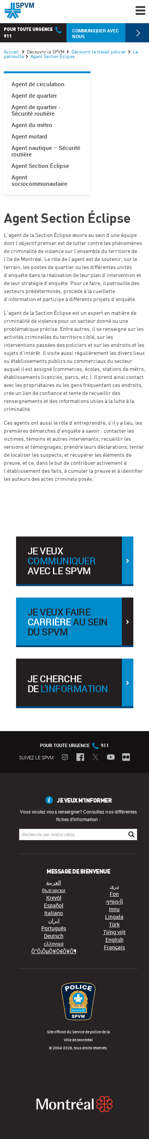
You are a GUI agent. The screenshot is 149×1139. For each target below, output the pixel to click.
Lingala (114, 916)
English (114, 939)
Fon (114, 893)
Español (53, 905)
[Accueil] (19, 10)
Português (53, 928)
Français (114, 947)
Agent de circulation (38, 84)
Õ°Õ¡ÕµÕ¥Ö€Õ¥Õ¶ (53, 951)
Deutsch (53, 935)
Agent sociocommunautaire (39, 180)
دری (114, 886)
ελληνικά (53, 943)
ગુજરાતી (114, 901)
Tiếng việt (114, 932)
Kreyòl (54, 897)
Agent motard (29, 136)
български (53, 890)
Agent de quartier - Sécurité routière (35, 110)
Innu (114, 909)
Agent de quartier (34, 95)
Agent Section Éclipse (40, 166)
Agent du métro (31, 125)
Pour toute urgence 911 (74, 745)
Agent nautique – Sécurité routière (45, 151)
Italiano (53, 913)
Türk (114, 924)
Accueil (11, 52)
